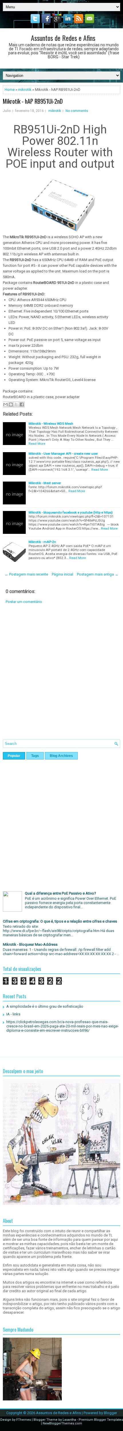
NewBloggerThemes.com (62, 1423)
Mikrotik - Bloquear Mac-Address (30, 944)
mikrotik (24, 89)
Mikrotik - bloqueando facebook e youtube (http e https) (71, 512)
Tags (35, 756)
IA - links (13, 1014)
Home (10, 89)
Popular (14, 756)
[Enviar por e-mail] (5, 404)
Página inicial (62, 574)
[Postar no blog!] (11, 404)
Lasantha (69, 1420)
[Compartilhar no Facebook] (22, 404)
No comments (77, 111)
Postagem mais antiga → (97, 574)
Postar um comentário (24, 602)
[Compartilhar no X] (16, 404)
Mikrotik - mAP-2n (42, 542)
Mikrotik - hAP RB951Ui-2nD (33, 101)
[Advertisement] (61, 676)
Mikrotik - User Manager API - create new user (63, 454)
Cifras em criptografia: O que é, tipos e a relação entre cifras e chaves (60, 921)
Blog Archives (61, 756)
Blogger (110, 1413)
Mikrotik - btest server (45, 483)
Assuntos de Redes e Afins (63, 38)
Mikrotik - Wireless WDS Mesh (51, 424)
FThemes (23, 1420)
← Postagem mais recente (26, 574)
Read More (37, 444)
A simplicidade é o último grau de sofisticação (44, 1006)
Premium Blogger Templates (101, 1420)
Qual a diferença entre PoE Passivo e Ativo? (60, 893)
